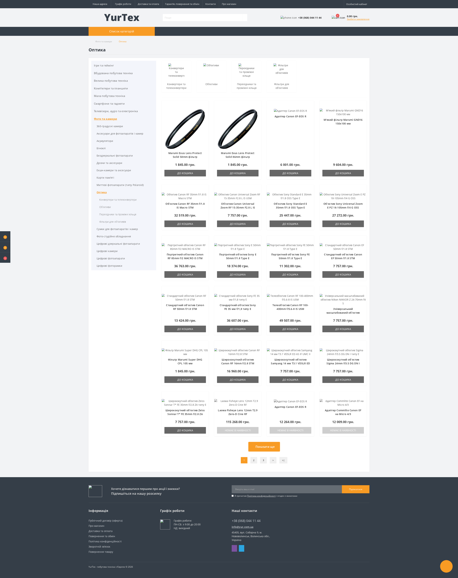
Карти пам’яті (105, 177)
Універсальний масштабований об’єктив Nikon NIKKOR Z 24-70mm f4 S (343, 312)
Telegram (241, 548)
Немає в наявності (238, 430)
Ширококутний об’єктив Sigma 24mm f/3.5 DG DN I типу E (343, 363)
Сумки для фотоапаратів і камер (117, 229)
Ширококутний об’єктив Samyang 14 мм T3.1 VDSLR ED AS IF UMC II (290, 363)
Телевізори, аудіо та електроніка (116, 111)
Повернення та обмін (102, 536)
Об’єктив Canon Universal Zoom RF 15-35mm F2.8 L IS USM (238, 207)
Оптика (102, 192)
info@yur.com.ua (243, 527)
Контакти (210, 4)
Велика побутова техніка (111, 80)
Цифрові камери (107, 251)
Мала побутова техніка (109, 96)
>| (283, 460)
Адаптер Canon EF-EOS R (290, 116)
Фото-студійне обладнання (114, 236)
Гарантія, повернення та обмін (182, 4)
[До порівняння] (205, 111)
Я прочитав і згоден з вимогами (266, 495)
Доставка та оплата (148, 4)
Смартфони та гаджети (109, 103)
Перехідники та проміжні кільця (117, 214)
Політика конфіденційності (261, 495)
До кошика (185, 173)
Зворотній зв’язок (99, 546)
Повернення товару (101, 551)
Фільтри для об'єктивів (112, 221)
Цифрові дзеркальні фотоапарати (118, 243)
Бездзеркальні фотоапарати (115, 155)
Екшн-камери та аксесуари (114, 170)
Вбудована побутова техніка (113, 73)
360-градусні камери (110, 126)
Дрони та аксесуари (109, 163)
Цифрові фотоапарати (111, 258)
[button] (5, 257)
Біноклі (101, 148)
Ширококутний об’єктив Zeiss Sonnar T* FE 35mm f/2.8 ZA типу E (185, 414)
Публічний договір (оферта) (106, 520)
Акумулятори (105, 141)
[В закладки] (205, 106)
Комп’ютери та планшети (111, 88)
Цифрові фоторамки (109, 265)
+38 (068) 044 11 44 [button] (246, 521)
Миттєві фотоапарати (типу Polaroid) (120, 185)
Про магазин (229, 4)
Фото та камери (103, 41)
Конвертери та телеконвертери (118, 199)
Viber (234, 548)
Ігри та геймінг (104, 65)
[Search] (245, 17)
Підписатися (355, 489)
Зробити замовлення (358, 19)
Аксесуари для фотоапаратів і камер (120, 133)
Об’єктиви (105, 207)
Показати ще (265, 447)
